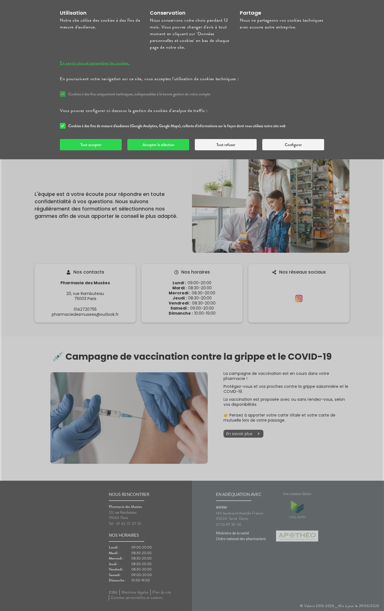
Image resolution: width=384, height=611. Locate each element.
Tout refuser (225, 144)
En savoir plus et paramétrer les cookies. (95, 63)
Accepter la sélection (158, 144)
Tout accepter (90, 144)
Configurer (293, 144)
